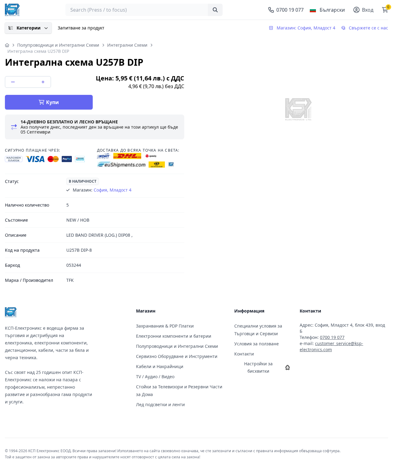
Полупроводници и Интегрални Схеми (58, 45)
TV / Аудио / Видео (155, 376)
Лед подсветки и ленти (160, 404)
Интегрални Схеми (127, 45)
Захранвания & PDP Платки (165, 326)
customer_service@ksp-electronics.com (331, 346)
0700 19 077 (332, 337)
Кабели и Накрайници (159, 366)
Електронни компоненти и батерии (173, 336)
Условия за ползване (256, 344)
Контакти (244, 354)
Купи (52, 102)
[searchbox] (144, 10)
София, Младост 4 (112, 190)
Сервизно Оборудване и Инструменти (176, 356)
